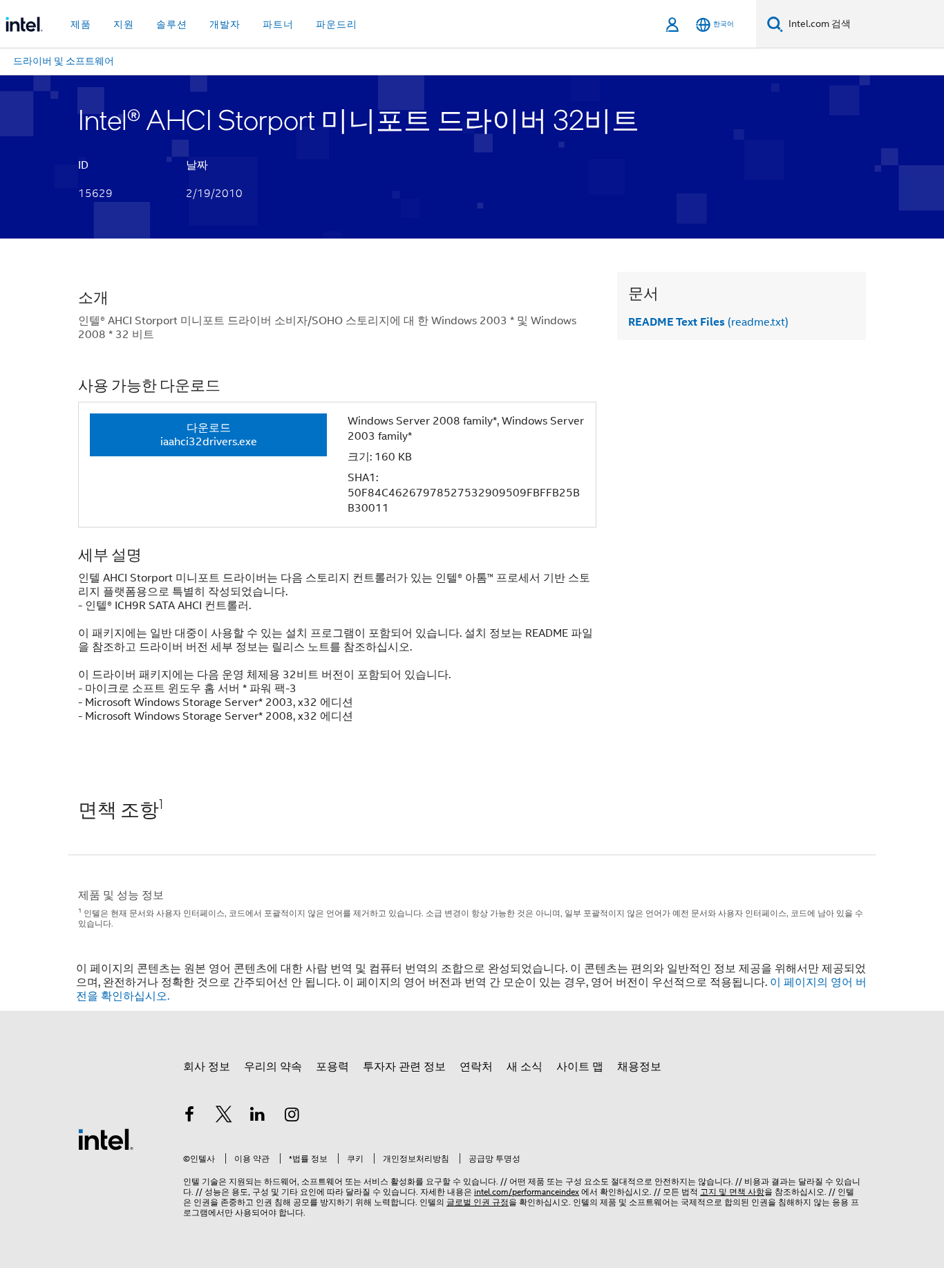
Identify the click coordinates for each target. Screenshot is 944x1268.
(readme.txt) (708, 322)
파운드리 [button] (336, 24)
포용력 (332, 1067)
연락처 (476, 1067)
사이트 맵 (579, 1067)
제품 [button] (80, 24)
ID (83, 165)
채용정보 (639, 1067)
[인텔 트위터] (224, 1116)
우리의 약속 (273, 1067)
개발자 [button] (224, 24)
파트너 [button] (278, 24)
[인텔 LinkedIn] (258, 1116)
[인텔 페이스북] (189, 1116)
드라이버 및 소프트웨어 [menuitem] (63, 61)
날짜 (197, 165)
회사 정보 (206, 1067)
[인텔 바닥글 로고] (105, 1139)
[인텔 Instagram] (292, 1116)
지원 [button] (123, 24)
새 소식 (524, 1067)
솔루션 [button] (171, 24)
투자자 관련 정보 (404, 1067)
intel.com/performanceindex (526, 1191)
